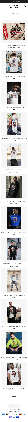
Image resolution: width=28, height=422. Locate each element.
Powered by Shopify (14, 411)
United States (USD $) (13, 406)
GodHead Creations (14, 6)
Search (14, 402)
